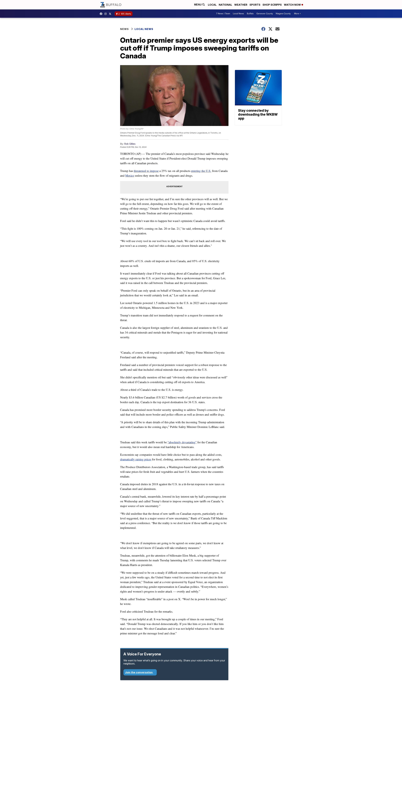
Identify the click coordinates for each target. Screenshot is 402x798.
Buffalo (250, 13)
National (225, 4)
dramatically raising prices (135, 459)
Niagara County (283, 13)
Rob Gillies (130, 143)
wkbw (106, 14)
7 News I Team (223, 13)
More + (297, 13)
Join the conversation (139, 672)
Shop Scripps (272, 4)
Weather (240, 4)
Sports (255, 4)
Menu (198, 4)
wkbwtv (102, 14)
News (124, 29)
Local (212, 4)
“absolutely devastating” (182, 442)
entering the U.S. (201, 171)
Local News (238, 13)
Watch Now (293, 4)
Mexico (129, 175)
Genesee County (264, 13)
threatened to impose (146, 171)
